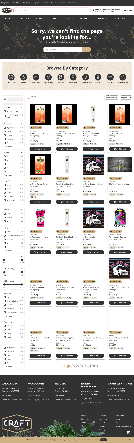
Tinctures (110, 82)
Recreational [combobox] (111, 97)
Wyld (31, 335)
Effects (83, 426)
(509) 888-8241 (113, 395)
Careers (45, 3)
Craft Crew (17, 3)
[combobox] (53, 10)
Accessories (120, 18)
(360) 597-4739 (34, 395)
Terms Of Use (51, 436)
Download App (72, 3)
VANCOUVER (9, 383)
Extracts (85, 18)
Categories (5, 3)
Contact (102, 423)
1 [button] (68, 366)
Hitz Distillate (34, 131)
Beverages (73, 82)
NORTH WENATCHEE (88, 385)
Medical (62, 3)
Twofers (112, 181)
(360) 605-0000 (7, 395)
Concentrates (86, 82)
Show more (8, 147)
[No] (129, 440)
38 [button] (92, 366)
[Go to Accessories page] (122, 77)
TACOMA (60, 383)
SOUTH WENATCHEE (120, 383)
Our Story (120, 416)
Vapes (55, 18)
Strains (83, 423)
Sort (122, 95)
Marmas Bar (60, 335)
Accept (103, 440)
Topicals (98, 82)
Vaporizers (48, 82)
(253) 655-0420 (60, 395)
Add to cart (41, 149)
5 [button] (84, 366)
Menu (107, 95)
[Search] (86, 49)
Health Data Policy (62, 436)
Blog (118, 419)
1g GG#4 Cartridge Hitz (65, 133)
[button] (112, 10)
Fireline (111, 335)
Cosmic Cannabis (115, 234)
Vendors (54, 3)
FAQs (118, 423)
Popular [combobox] (124, 97)
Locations (26, 3)
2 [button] (72, 366)
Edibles (69, 18)
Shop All (8, 18)
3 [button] (76, 366)
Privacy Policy (40, 436)
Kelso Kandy (87, 181)
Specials (37, 3)
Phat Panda (33, 234)
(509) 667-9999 (86, 398)
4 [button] (80, 366)
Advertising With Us (123, 426)
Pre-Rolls (102, 18)
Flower (40, 18)
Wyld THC (59, 285)
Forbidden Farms (35, 285)
